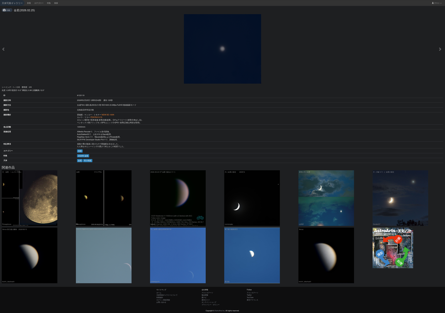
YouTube (250, 297)
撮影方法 (7, 105)
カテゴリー (39, 3)
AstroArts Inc (220, 310)
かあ (8, 10)
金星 (80, 160)
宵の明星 (87, 160)
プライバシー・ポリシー (210, 304)
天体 (5, 160)
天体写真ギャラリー (12, 3)
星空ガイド (206, 300)
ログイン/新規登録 (163, 300)
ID (4, 95)
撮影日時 (7, 100)
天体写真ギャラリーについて (167, 295)
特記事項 (7, 144)
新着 (29, 3)
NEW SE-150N (108, 114)
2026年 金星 (83, 155)
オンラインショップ (209, 302)
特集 (49, 3)
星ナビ (204, 297)
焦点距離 (7, 127)
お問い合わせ (161, 302)
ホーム (158, 292)
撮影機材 (7, 114)
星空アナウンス (252, 300)
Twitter (249, 295)
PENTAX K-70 (96, 117)
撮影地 (6, 110)
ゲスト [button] (437, 3)
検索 (56, 3)
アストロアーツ (207, 292)
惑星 (80, 151)
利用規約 (159, 297)
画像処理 (7, 131)
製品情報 (205, 295)
